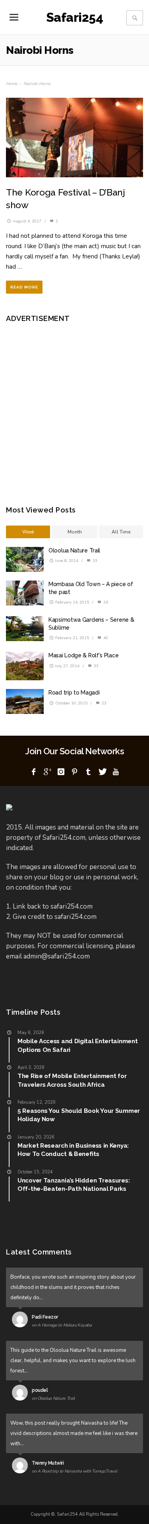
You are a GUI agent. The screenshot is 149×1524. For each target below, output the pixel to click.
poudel (40, 1390)
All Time (121, 532)
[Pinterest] (75, 772)
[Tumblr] (88, 772)
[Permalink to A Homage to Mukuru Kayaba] (21, 1320)
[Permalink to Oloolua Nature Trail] (21, 1394)
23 (103, 703)
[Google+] (47, 772)
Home (11, 84)
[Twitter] (102, 772)
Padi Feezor (45, 1317)
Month (75, 532)
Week (28, 532)
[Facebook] (33, 772)
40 (105, 638)
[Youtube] (115, 772)
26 (105, 602)
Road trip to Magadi (73, 692)
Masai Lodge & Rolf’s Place (83, 655)
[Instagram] (61, 772)
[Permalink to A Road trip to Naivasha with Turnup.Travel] (21, 1467)
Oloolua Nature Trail (74, 550)
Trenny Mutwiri (48, 1463)
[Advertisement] (74, 408)
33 (94, 561)
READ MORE (24, 287)
